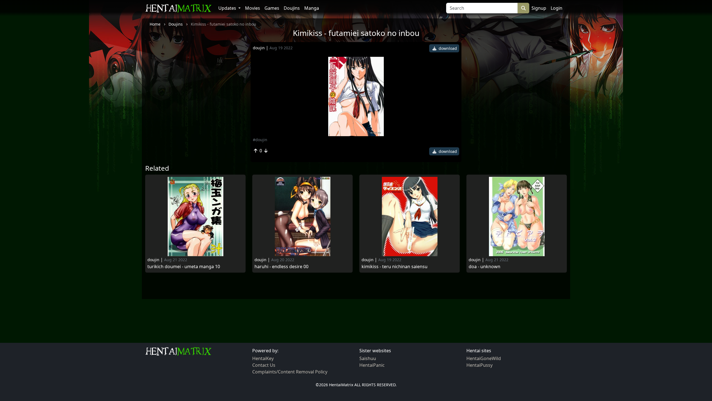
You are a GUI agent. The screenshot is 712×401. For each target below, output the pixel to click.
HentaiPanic (372, 365)
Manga (311, 8)
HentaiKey (263, 358)
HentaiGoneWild (483, 358)
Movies (252, 8)
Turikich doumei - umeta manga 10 (183, 266)
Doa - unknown (484, 266)
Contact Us (263, 365)
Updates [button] (227, 8)
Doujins (292, 8)
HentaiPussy (479, 365)
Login (556, 8)
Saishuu (367, 358)
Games (271, 8)
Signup (538, 8)
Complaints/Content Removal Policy (289, 372)
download (447, 48)
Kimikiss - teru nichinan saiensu (394, 266)
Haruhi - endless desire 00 (281, 266)
